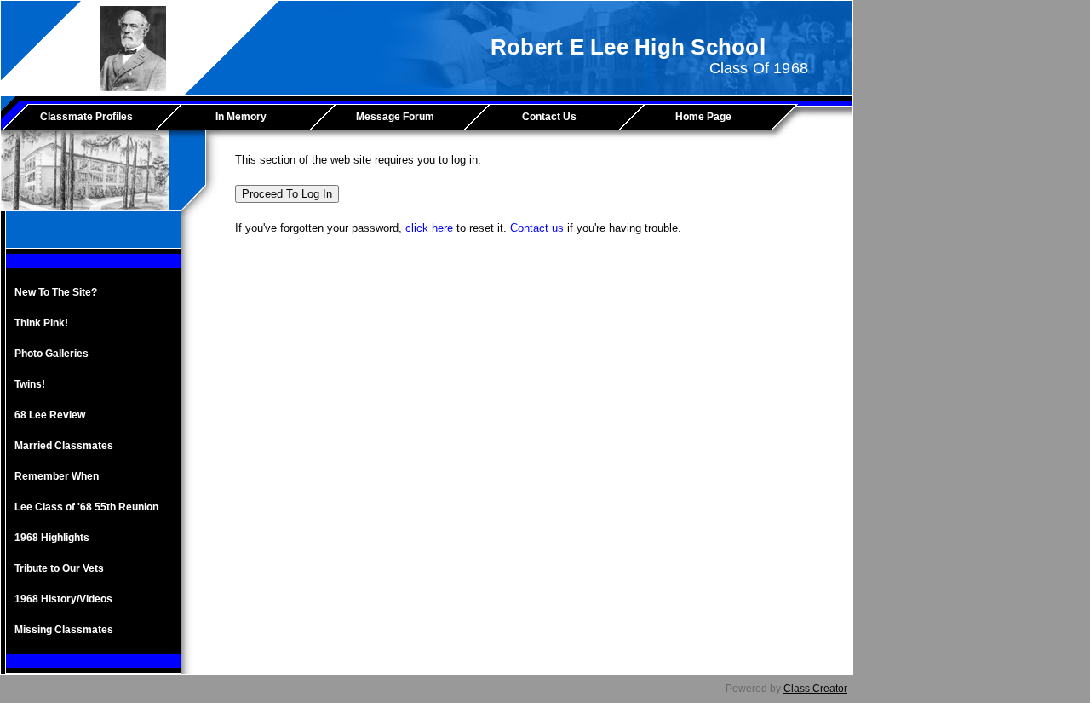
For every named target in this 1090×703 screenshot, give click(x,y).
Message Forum (395, 117)
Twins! (29, 384)
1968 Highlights (51, 538)
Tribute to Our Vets (59, 568)
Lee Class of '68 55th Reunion (86, 507)
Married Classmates (63, 446)
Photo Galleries (51, 354)
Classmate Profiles (86, 117)
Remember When (56, 476)
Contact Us (549, 117)
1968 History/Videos (63, 599)
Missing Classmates (63, 630)
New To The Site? (55, 292)
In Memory (241, 117)
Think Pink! (41, 323)
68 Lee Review (49, 415)
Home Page (703, 117)
